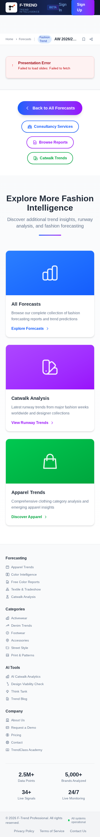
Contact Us (78, 831)
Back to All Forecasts (54, 108)
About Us (18, 720)
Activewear (19, 618)
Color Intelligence (24, 574)
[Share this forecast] (91, 39)
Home (9, 39)
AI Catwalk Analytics (25, 676)
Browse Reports (53, 142)
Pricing (16, 735)
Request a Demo (23, 727)
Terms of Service (52, 831)
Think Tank (19, 691)
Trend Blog (19, 699)
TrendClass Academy (26, 750)
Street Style (19, 648)
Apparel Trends (22, 567)
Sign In (63, 7)
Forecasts (25, 39)
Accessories (20, 640)
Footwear (18, 633)
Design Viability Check (27, 684)
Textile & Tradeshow (26, 589)
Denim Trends (21, 625)
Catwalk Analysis (23, 597)
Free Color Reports (25, 582)
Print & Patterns (22, 655)
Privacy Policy (24, 831)
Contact (17, 742)
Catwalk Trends (53, 158)
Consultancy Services (53, 126)
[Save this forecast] (83, 39)
